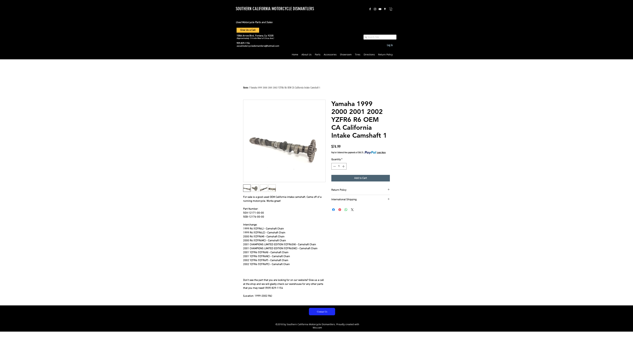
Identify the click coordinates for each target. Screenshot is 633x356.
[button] (391, 9)
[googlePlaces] (385, 9)
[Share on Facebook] (333, 210)
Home (245, 87)
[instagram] (375, 9)
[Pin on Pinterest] (340, 210)
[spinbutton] (338, 166)
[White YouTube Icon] (380, 9)
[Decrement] (334, 166)
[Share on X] (352, 210)
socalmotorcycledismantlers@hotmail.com (258, 46)
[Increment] (343, 166)
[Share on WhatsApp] (346, 210)
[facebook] (370, 9)
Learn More (381, 152)
